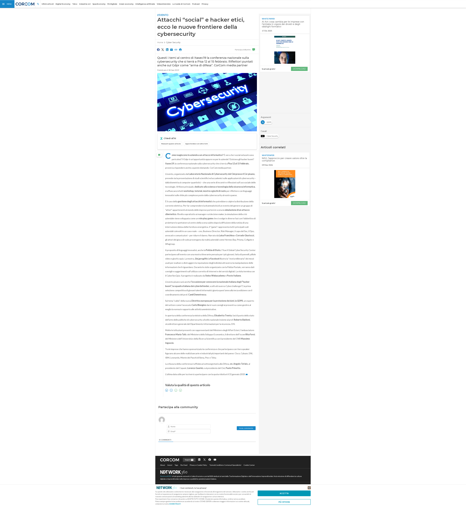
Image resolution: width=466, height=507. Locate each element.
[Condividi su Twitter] (163, 50)
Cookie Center (249, 465)
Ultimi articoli (48, 4)
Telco (74, 4)
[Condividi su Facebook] (158, 50)
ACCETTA (284, 493)
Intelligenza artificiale (145, 4)
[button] (7, 4)
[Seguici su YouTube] (214, 460)
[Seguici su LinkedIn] (199, 460)
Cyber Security (173, 42)
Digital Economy (63, 4)
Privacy (205, 4)
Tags (176, 465)
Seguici (188, 460)
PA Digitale (112, 4)
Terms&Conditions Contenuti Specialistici (225, 465)
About (162, 465)
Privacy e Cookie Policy (198, 465)
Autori (169, 465)
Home (160, 42)
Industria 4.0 (85, 4)
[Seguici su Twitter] (204, 460)
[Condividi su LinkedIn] (167, 50)
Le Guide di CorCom (181, 4)
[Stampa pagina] (180, 50)
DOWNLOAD (299, 69)
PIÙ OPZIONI (284, 502)
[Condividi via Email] (171, 50)
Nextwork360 (166, 476)
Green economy (126, 4)
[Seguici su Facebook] (209, 460)
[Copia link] (176, 50)
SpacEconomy (98, 4)
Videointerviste (164, 4)
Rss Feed (183, 465)
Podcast (196, 4)
